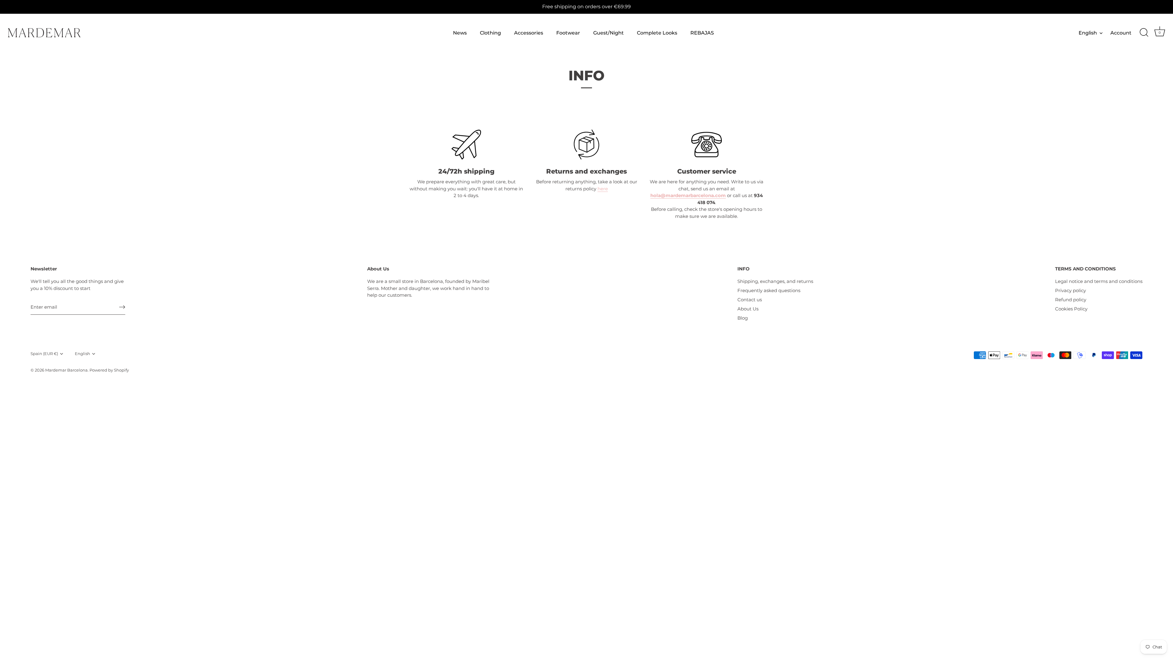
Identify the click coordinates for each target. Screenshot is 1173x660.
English (1088, 33)
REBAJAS (702, 33)
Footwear (568, 33)
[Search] (1144, 32)
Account (1120, 33)
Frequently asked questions (768, 290)
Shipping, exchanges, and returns (775, 281)
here (602, 189)
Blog (742, 318)
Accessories (528, 33)
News (460, 33)
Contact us (749, 299)
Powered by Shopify (109, 370)
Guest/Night (608, 33)
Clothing (490, 33)
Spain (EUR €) (44, 353)
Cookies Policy (1071, 309)
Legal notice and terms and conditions (1098, 281)
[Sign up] (122, 307)
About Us (747, 309)
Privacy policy (1070, 290)
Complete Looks (657, 33)
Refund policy (1070, 299)
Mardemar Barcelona (66, 370)
